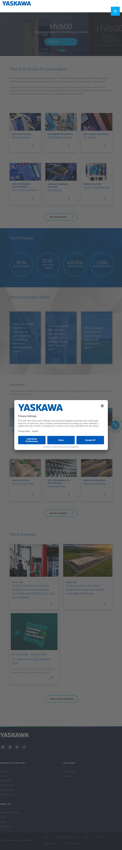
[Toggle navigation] (115, 11)
